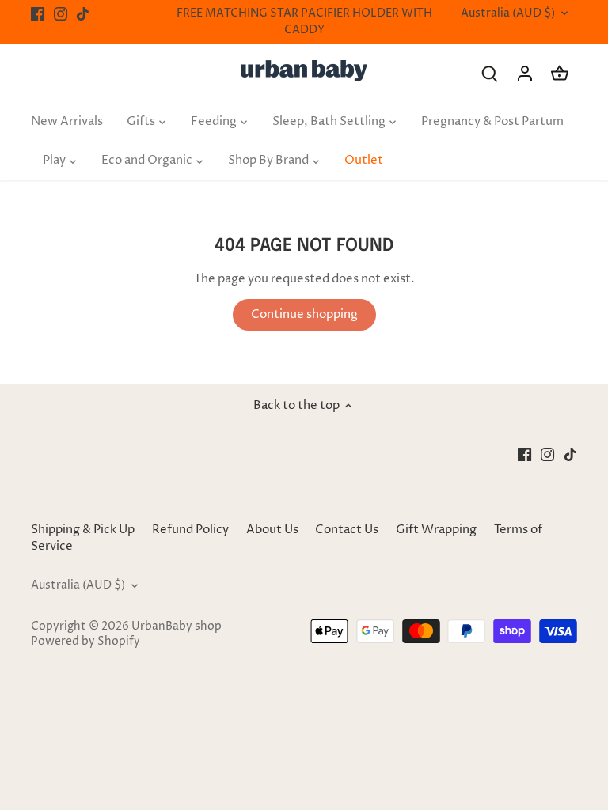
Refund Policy (190, 529)
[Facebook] (37, 14)
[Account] (524, 73)
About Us (272, 529)
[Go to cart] (559, 73)
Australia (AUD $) (508, 14)
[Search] (490, 73)
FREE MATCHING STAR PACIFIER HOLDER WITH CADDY (304, 22)
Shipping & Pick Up (84, 529)
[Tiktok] (82, 14)
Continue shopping (304, 314)
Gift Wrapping (436, 529)
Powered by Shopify (85, 641)
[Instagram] (60, 14)
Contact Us (346, 529)
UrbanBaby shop (176, 626)
